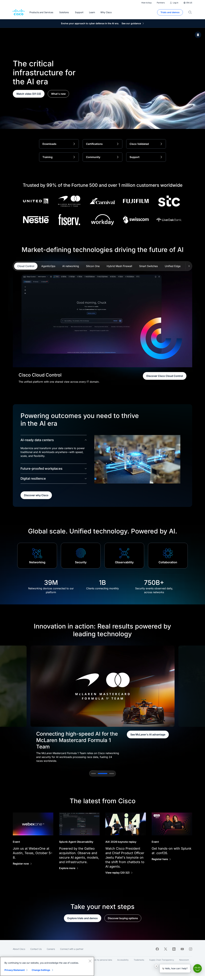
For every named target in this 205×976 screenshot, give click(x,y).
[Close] (90, 961)
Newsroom (184, 960)
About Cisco (19, 949)
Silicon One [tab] (93, 266)
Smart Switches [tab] (148, 266)
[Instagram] (190, 949)
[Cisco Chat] (197, 968)
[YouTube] (182, 949)
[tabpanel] (102, 325)
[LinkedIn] (174, 949)
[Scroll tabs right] (188, 266)
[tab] (93, 773)
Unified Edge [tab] (172, 266)
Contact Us (36, 949)
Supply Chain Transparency (161, 960)
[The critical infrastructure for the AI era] (198, 35)
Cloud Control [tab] (25, 266)
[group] (102, 704)
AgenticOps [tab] (48, 266)
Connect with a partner (71, 949)
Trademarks (139, 960)
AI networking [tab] (70, 266)
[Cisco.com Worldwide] (18, 12)
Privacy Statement (14, 970)
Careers (51, 949)
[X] (165, 949)
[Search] (190, 12)
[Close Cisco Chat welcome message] (156, 966)
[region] (47, 966)
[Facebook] (157, 949)
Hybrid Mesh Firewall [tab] (119, 266)
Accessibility (123, 960)
